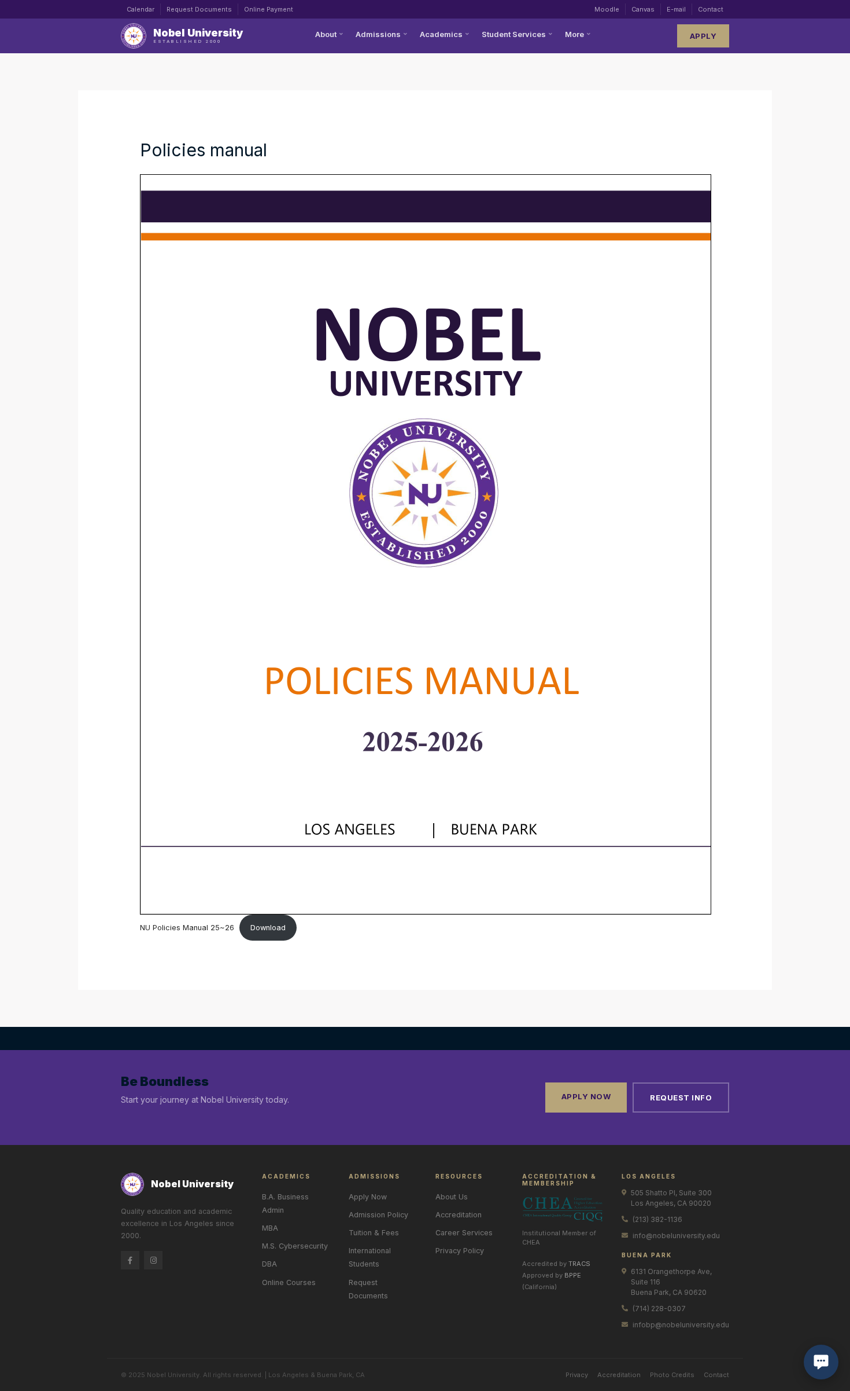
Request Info (681, 1097)
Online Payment (268, 9)
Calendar (140, 9)
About (326, 34)
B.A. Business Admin (285, 1203)
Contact (710, 9)
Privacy (577, 1375)
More (574, 34)
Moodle (606, 9)
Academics (441, 34)
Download (268, 927)
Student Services (514, 34)
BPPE (572, 1275)
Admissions (378, 34)
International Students (370, 1257)
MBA (270, 1228)
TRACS (579, 1264)
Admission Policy (378, 1214)
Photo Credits (672, 1375)
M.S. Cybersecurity (295, 1246)
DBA (269, 1264)
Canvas (643, 9)
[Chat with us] (821, 1362)
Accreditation (458, 1214)
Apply (703, 36)
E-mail (676, 9)
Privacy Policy (459, 1250)
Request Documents (199, 9)
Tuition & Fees (374, 1232)
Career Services (464, 1232)
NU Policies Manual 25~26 (187, 927)
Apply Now (586, 1096)
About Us (451, 1196)
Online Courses (289, 1282)
